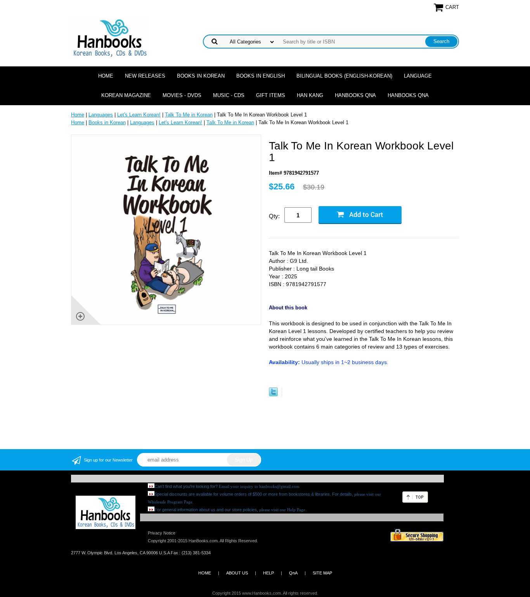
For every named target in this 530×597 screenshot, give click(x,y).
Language (418, 76)
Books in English (260, 76)
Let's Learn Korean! (139, 115)
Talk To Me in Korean (189, 115)
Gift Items (270, 95)
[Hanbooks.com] (109, 37)
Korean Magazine (126, 95)
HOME (204, 573)
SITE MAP (322, 573)
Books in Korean (201, 76)
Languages (100, 115)
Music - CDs (228, 95)
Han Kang (310, 95)
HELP (268, 573)
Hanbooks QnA (355, 95)
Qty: (274, 216)
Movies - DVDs (182, 95)
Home (105, 76)
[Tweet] (273, 394)
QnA (293, 573)
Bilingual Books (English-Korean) (344, 76)
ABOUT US (237, 573)
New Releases (145, 76)
